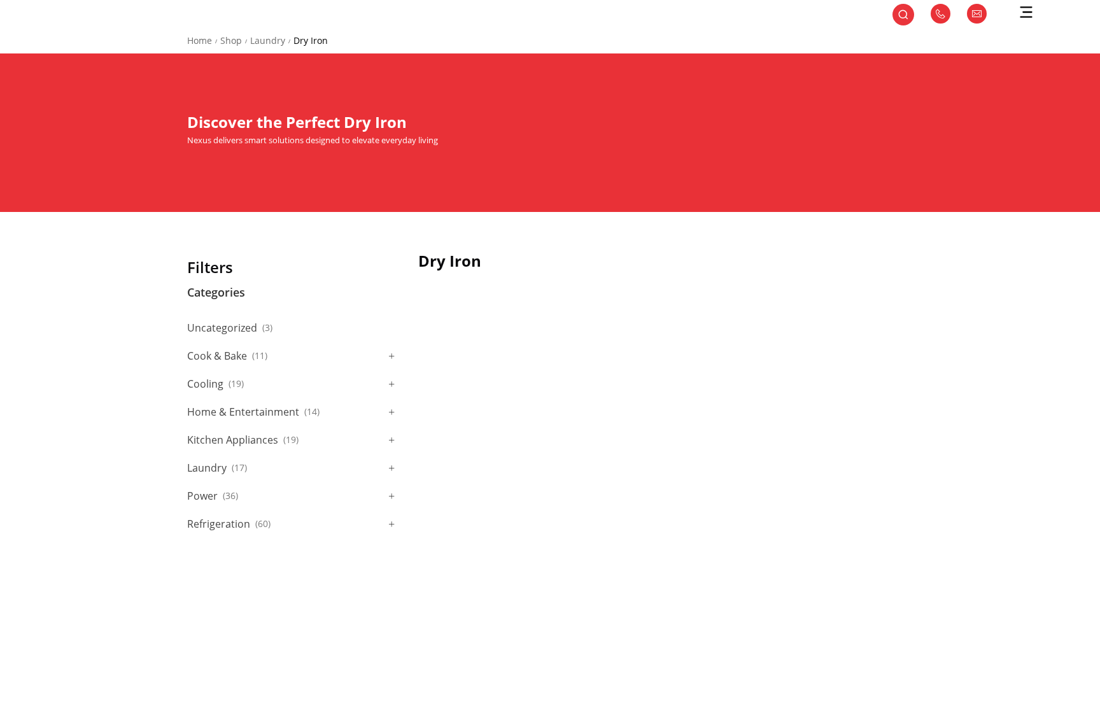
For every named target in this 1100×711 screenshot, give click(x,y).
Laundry (267, 40)
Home (199, 40)
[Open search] (903, 15)
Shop (231, 40)
